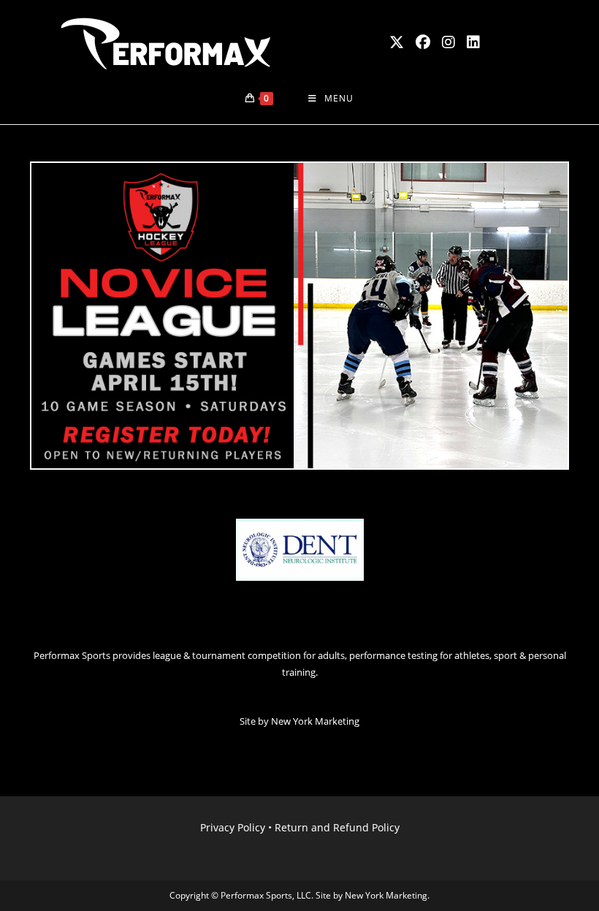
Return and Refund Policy (337, 827)
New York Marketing (315, 721)
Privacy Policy (232, 827)
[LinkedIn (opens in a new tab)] (473, 42)
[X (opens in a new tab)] (397, 42)
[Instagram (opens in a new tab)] (448, 42)
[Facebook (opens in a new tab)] (423, 42)
